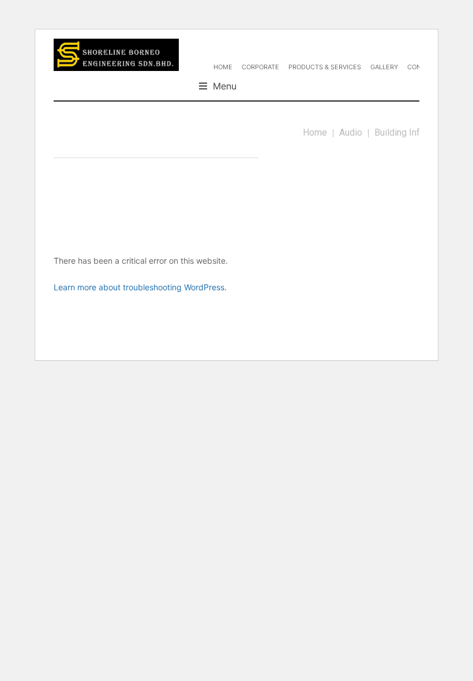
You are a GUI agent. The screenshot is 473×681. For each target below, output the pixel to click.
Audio (350, 132)
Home (315, 132)
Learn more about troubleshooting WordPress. (140, 287)
